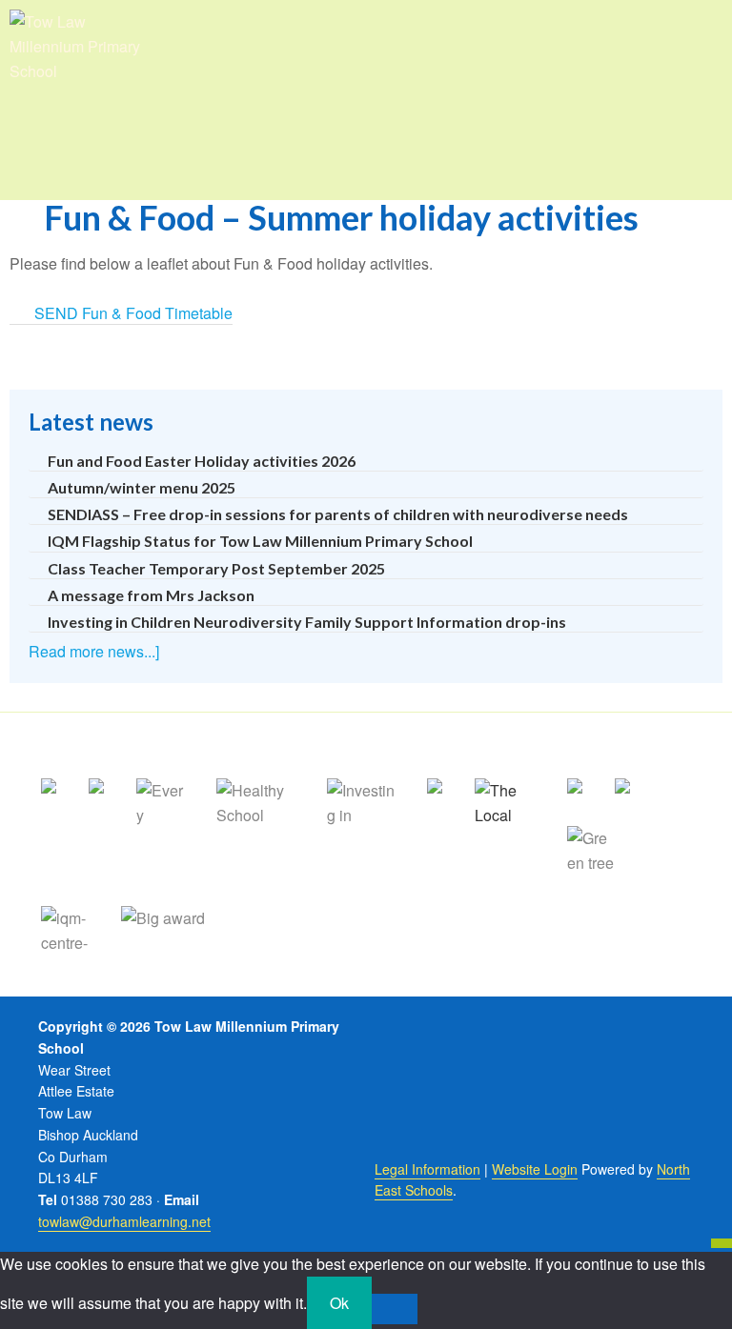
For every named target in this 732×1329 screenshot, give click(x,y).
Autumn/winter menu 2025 (141, 487)
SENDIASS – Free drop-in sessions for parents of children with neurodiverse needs (338, 514)
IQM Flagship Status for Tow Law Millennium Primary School (260, 541)
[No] (394, 1309)
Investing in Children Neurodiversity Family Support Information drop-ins (307, 622)
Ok (339, 1303)
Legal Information (427, 1168)
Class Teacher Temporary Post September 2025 (216, 568)
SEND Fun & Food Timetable (133, 313)
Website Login (535, 1168)
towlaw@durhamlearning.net (124, 1221)
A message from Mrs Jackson (151, 595)
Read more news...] (94, 651)
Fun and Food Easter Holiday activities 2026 (202, 461)
